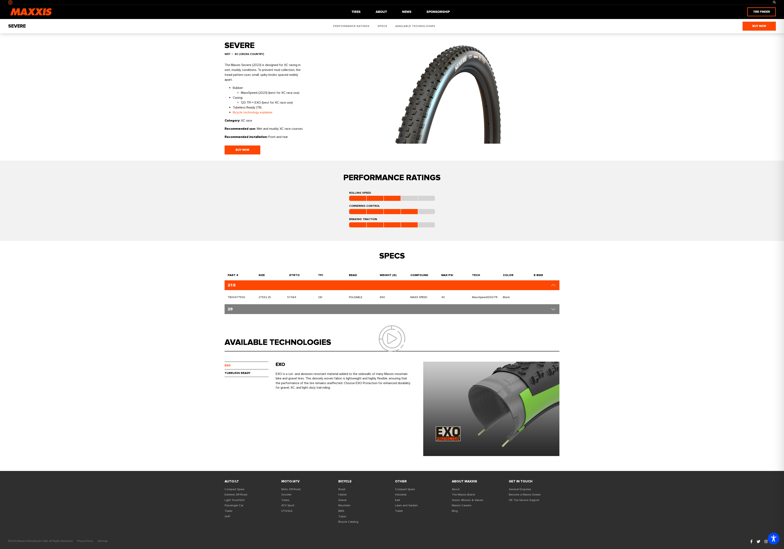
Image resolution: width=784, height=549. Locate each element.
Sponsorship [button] (438, 11)
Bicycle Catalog (348, 521)
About (456, 489)
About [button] (381, 11)
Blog (455, 511)
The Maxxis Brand (463, 494)
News (407, 11)
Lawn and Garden (406, 505)
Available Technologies (415, 26)
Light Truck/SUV (235, 500)
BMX (341, 511)
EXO (228, 365)
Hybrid (342, 494)
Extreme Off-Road (236, 494)
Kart (397, 500)
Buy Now (759, 26)
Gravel (342, 500)
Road (341, 489)
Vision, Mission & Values (467, 500)
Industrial (400, 494)
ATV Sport (287, 505)
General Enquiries (520, 489)
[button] (774, 2)
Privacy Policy (85, 541)
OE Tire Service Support (524, 500)
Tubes (285, 500)
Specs (382, 26)
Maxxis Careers (461, 505)
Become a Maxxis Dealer (525, 494)
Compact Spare (234, 489)
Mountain (344, 505)
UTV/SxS (286, 511)
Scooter (286, 494)
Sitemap (102, 541)
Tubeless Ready (238, 373)
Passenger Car (234, 505)
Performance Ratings (351, 26)
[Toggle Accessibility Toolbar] (773, 538)
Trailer (228, 511)
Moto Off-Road (291, 489)
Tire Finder (761, 12)
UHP (227, 516)
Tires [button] (356, 11)
